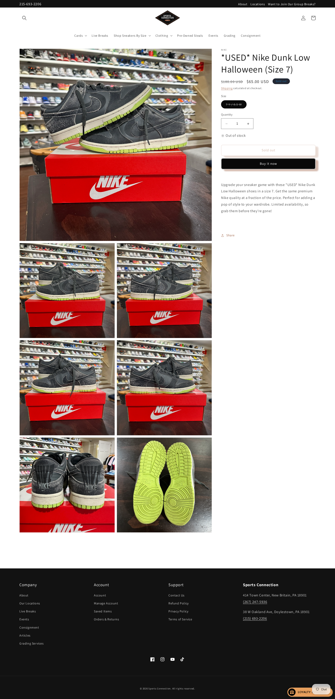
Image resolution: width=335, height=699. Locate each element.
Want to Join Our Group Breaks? (292, 4)
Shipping (227, 88)
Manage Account (106, 603)
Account (100, 595)
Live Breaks (27, 611)
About (242, 4)
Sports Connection (159, 688)
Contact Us (176, 595)
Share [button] (230, 235)
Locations (257, 4)
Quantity (226, 115)
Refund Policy (178, 603)
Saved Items (103, 611)
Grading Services (31, 643)
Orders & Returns (106, 619)
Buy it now (268, 164)
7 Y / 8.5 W (236, 105)
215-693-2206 (30, 4)
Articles (25, 635)
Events (24, 619)
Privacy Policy (178, 611)
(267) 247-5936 (255, 601)
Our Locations (29, 603)
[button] (24, 18)
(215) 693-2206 (255, 618)
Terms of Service (180, 619)
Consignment (29, 627)
